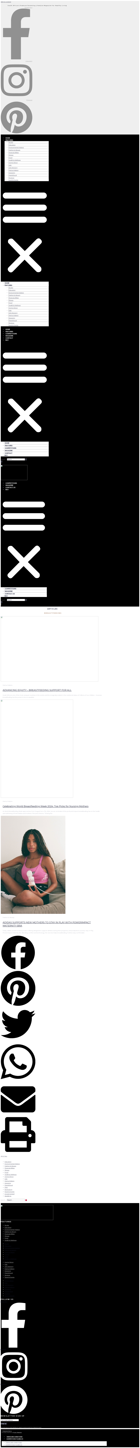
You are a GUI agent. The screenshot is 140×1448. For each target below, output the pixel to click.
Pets (6, 1187)
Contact (9, 338)
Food (10, 157)
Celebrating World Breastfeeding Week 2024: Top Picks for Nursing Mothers (45, 806)
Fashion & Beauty (14, 150)
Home (8, 138)
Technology (8, 1189)
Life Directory (13, 168)
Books (11, 142)
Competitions (11, 333)
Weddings (8, 1196)
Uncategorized (9, 1194)
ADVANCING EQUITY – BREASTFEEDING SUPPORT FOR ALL (37, 690)
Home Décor (13, 162)
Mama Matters (13, 170)
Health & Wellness (15, 160)
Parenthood (13, 175)
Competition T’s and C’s (14, 1439)
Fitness (11, 155)
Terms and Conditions (14, 1436)
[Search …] (1, 461)
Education (12, 145)
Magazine (9, 336)
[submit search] (26, 459)
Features (9, 140)
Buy (7, 340)
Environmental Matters (16, 147)
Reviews (11, 178)
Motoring (12, 173)
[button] (25, 231)
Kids (10, 165)
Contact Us (10, 487)
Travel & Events (13, 180)
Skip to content (6, 2)
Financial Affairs (14, 152)
